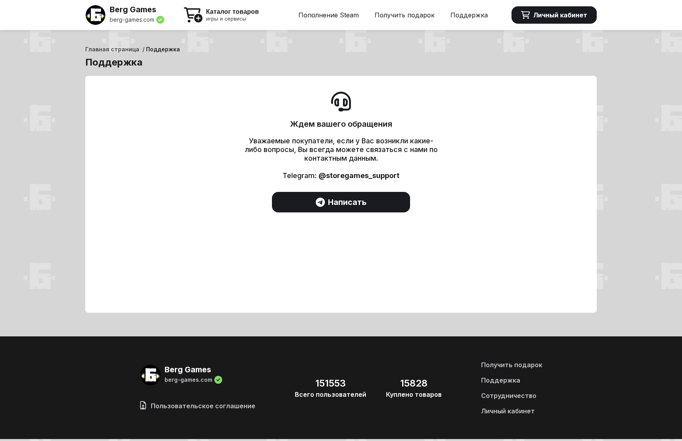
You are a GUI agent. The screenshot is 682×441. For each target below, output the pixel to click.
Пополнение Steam (328, 15)
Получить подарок (405, 15)
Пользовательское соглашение (202, 406)
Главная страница (112, 49)
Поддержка (469, 15)
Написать (347, 202)
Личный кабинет (560, 15)
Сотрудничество (508, 396)
